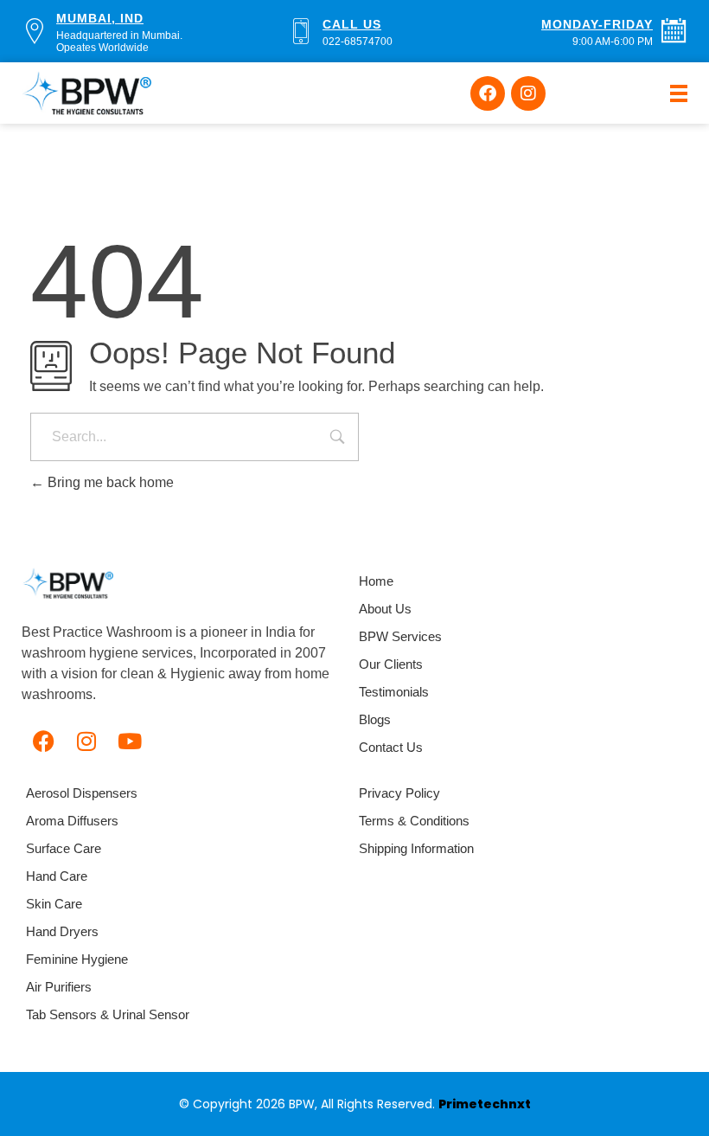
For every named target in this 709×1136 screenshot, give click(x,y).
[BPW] (67, 583)
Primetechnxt (484, 1104)
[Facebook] (487, 93)
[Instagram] (528, 93)
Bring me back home (109, 482)
